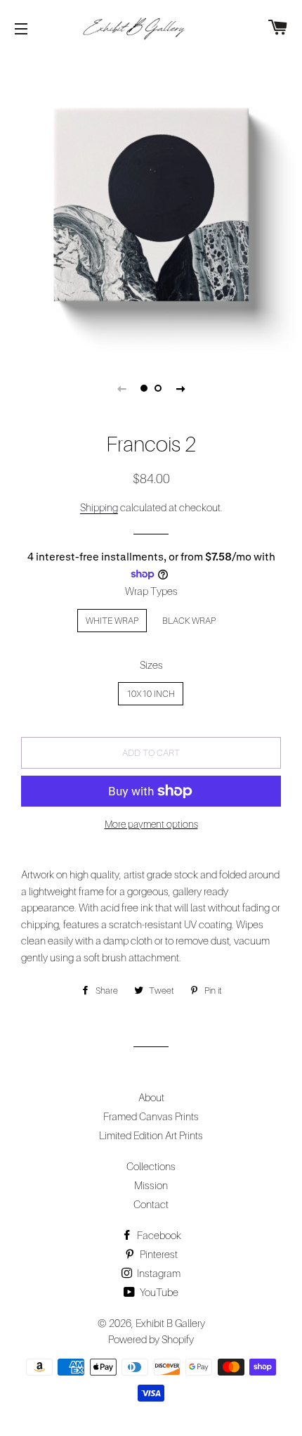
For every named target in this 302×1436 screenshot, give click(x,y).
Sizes (151, 664)
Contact (151, 1204)
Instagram (157, 1273)
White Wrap (112, 620)
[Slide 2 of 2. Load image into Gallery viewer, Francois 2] (158, 388)
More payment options (151, 824)
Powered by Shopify (151, 1339)
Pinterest (158, 1254)
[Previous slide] (121, 388)
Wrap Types (151, 590)
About (151, 1097)
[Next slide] (180, 388)
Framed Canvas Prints (151, 1116)
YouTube (158, 1292)
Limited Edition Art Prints (151, 1135)
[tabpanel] (151, 204)
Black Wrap (189, 620)
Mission (151, 1185)
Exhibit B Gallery (170, 1322)
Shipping (99, 507)
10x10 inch (150, 693)
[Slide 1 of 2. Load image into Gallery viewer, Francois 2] (144, 388)
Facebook (158, 1235)
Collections (151, 1166)
